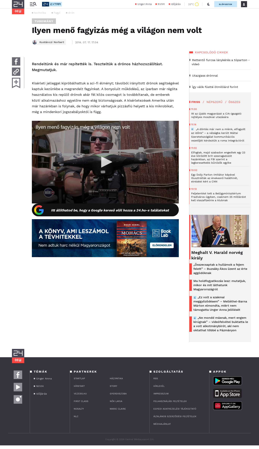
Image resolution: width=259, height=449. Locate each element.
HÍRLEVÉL (159, 386)
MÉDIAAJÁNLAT (162, 424)
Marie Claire (118, 408)
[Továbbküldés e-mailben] (16, 72)
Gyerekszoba (118, 393)
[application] (105, 162)
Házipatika (116, 378)
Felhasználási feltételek (170, 401)
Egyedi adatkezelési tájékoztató (174, 408)
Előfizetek (225, 4)
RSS (155, 378)
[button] (105, 162)
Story (113, 386)
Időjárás (176, 4)
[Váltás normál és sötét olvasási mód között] (208, 4)
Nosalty (79, 408)
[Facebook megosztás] (16, 61)
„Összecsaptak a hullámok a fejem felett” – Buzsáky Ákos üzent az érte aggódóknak (220, 269)
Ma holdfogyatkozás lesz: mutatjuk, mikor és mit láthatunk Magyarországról (219, 285)
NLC (76, 416)
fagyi (57, 12)
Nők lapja (116, 401)
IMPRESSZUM (161, 393)
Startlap (79, 378)
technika (40, 12)
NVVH (161, 4)
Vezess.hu (80, 393)
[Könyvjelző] (16, 83)
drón (71, 12)
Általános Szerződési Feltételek (174, 416)
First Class (81, 401)
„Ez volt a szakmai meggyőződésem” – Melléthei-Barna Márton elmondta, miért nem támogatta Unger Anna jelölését (220, 303)
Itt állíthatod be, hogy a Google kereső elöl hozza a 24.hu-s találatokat (110, 210)
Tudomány (44, 21)
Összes (234, 102)
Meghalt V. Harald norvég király (217, 255)
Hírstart (79, 386)
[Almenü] (33, 4)
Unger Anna (144, 4)
